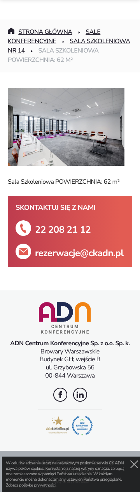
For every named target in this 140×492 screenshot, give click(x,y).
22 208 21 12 (63, 230)
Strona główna (45, 32)
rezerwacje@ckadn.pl (79, 253)
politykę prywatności (37, 485)
